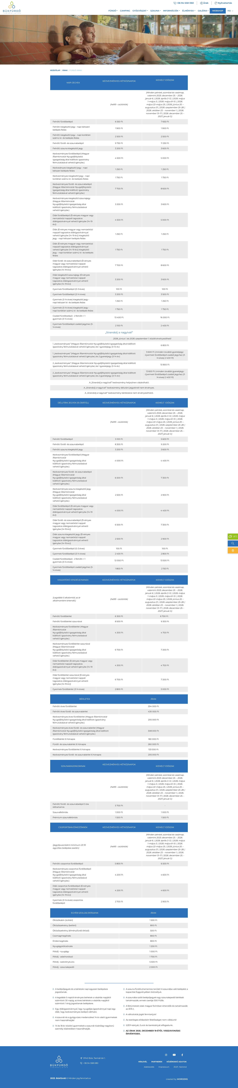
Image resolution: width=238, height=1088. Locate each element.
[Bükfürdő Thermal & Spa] (12, 7)
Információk (170, 11)
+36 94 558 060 (185, 3)
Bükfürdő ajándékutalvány (233, 550)
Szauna (154, 11)
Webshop (217, 11)
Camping (125, 11)
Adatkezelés (149, 1067)
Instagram (166, 1054)
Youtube (174, 1054)
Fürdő (112, 11)
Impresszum (164, 1067)
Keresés (233, 543)
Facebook (182, 1054)
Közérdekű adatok (177, 1062)
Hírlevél (142, 1062)
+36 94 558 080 (90, 1063)
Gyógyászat (139, 11)
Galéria (202, 11)
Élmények (188, 11)
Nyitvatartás (225, 3)
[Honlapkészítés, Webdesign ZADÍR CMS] (177, 1079)
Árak (205, 3)
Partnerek (156, 1062)
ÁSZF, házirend (180, 1067)
